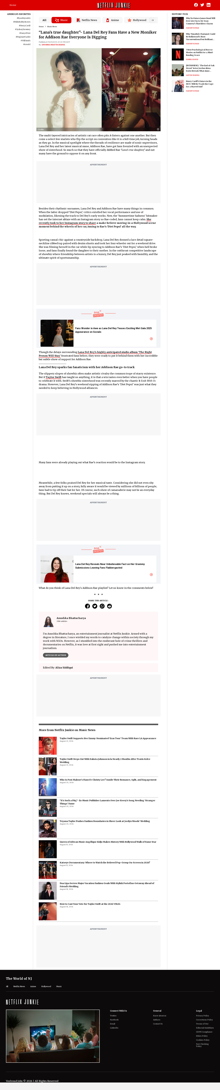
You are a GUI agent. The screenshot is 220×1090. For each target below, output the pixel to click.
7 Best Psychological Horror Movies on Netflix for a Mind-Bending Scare (199, 52)
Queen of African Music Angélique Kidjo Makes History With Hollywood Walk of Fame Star (108, 842)
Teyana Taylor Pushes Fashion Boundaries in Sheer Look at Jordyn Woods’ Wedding (105, 821)
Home (13, 5)
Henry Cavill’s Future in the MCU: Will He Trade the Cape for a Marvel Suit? (199, 84)
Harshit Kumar (192, 28)
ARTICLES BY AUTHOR (55, 655)
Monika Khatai (192, 59)
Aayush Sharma (192, 75)
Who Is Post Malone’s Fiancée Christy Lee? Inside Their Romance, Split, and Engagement (108, 779)
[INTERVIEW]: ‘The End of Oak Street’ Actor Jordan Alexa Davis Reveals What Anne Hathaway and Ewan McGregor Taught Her (201, 68)
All (44, 20)
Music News (52, 27)
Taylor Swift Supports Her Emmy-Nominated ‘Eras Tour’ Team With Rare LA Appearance (108, 738)
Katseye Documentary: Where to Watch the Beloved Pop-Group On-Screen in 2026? (105, 862)
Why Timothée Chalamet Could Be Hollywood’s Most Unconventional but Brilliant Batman (200, 37)
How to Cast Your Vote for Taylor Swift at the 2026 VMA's (90, 904)
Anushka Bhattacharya (53, 45)
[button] (159, 129)
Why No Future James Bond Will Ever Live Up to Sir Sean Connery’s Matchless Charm (200, 21)
